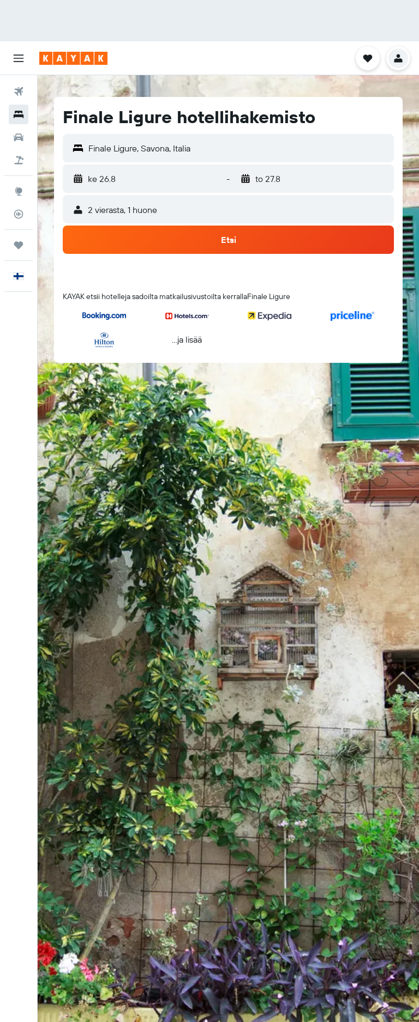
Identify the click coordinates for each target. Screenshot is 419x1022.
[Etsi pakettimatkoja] (18, 160)
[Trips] (18, 245)
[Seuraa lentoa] (18, 214)
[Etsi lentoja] (18, 91)
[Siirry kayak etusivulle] (73, 58)
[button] (19, 58)
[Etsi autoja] (18, 137)
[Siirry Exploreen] (18, 191)
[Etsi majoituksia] (18, 114)
